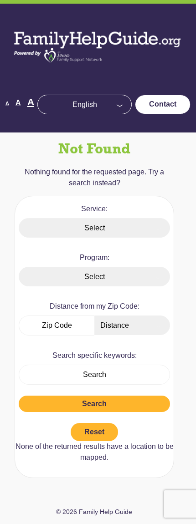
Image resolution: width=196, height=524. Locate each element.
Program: (94, 257)
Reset (94, 432)
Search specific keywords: (94, 355)
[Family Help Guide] (98, 71)
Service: (94, 209)
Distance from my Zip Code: (94, 306)
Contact (162, 104)
